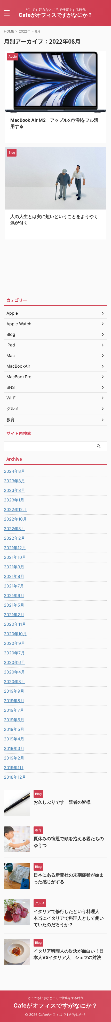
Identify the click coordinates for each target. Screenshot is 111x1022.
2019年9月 (14, 691)
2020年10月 (15, 633)
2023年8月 (14, 480)
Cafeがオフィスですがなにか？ (56, 15)
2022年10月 (15, 519)
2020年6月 (14, 662)
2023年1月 (14, 499)
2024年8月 (14, 471)
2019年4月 (14, 738)
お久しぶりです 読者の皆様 (62, 802)
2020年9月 (14, 643)
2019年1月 (13, 767)
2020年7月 (14, 652)
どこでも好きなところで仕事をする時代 (55, 998)
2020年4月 (14, 672)
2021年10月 (15, 557)
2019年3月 (14, 748)
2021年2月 (14, 614)
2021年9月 (14, 566)
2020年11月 (15, 624)
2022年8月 (14, 528)
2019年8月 (14, 700)
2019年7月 (14, 710)
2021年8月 (14, 576)
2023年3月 (14, 490)
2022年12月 (15, 509)
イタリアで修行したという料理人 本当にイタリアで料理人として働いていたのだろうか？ (69, 918)
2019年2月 (14, 758)
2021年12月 (15, 547)
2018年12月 (15, 777)
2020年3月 (14, 681)
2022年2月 (14, 538)
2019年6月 (14, 719)
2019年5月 (14, 729)
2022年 (24, 31)
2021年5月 (14, 605)
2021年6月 (14, 595)
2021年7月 (14, 586)
